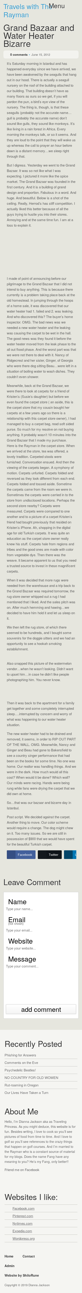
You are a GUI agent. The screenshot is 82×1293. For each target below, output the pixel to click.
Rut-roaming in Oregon (21, 1085)
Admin (10, 1265)
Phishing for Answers (20, 1055)
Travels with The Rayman (28, 10)
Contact (29, 1256)
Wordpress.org (24, 1238)
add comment (41, 1009)
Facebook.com (24, 1208)
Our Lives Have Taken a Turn (26, 1092)
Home (9, 1256)
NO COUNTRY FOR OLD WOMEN (31, 1077)
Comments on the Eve (21, 1062)
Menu (57, 5)
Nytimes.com (23, 1223)
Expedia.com (22, 1230)
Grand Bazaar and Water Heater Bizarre (38, 36)
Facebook (9, 1178)
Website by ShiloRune (22, 1275)
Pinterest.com (23, 1215)
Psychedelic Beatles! (20, 1070)
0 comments (19, 54)
